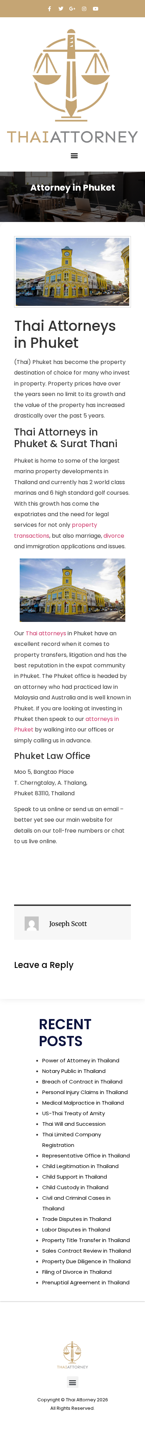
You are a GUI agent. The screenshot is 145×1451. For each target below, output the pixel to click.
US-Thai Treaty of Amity (73, 1113)
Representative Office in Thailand (86, 1155)
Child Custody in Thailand (75, 1187)
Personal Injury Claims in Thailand (85, 1092)
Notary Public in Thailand (74, 1071)
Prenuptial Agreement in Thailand (86, 1282)
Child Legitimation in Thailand (80, 1166)
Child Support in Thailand (74, 1176)
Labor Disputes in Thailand (76, 1229)
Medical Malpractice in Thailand (83, 1102)
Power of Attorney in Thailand (80, 1060)
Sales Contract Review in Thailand (86, 1250)
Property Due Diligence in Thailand (86, 1261)
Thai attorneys (46, 633)
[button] (74, 155)
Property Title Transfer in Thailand (86, 1240)
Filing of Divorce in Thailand (77, 1272)
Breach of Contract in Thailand (82, 1081)
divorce (113, 536)
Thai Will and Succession (74, 1124)
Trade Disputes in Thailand (76, 1219)
